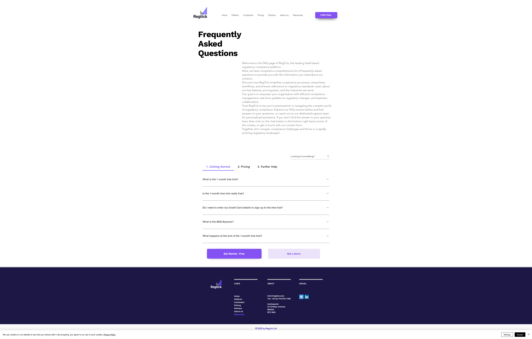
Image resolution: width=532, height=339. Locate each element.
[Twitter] (301, 297)
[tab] (218, 167)
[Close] (528, 334)
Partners (238, 308)
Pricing (237, 305)
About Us (238, 311)
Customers (239, 302)
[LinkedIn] (307, 297)
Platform (238, 299)
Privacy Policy (109, 334)
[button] (298, 15)
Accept (520, 334)
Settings (507, 334)
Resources (239, 314)
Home (237, 296)
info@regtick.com (275, 296)
